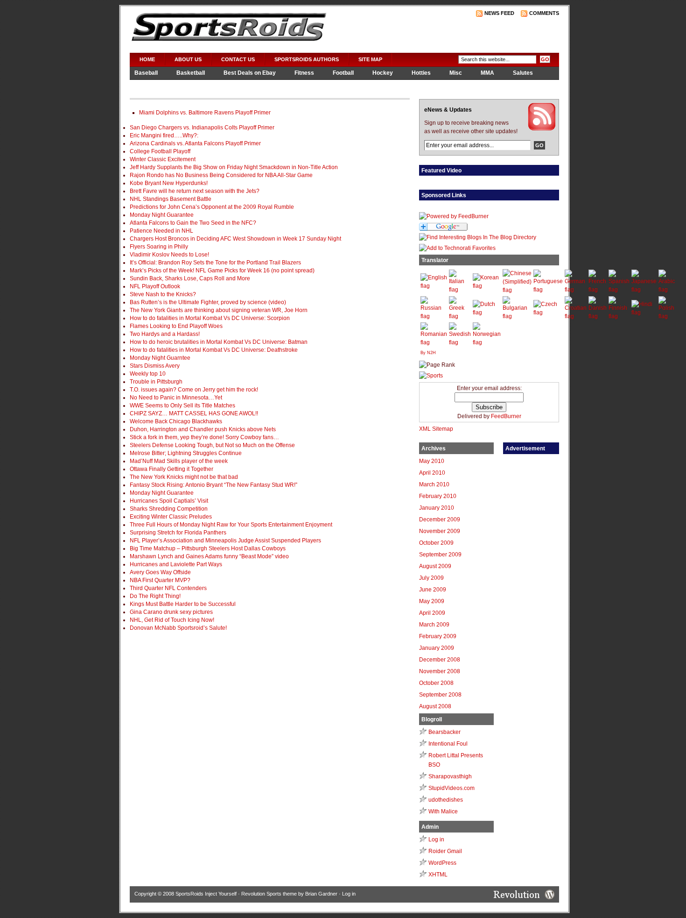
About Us (188, 59)
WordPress (442, 863)
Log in (436, 839)
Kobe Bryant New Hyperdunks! (169, 183)
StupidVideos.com (451, 788)
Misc (455, 73)
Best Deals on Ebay (250, 73)
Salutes (523, 73)
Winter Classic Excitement (163, 159)
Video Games (152, 85)
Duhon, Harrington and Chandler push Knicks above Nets (203, 429)
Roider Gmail (445, 851)
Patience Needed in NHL (161, 231)
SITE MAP (370, 59)
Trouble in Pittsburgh (156, 381)
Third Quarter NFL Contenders (168, 588)
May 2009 (431, 601)
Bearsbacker (444, 732)
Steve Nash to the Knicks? (163, 294)
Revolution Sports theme (269, 894)
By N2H (428, 352)
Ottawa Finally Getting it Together (171, 469)
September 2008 (440, 694)
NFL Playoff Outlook (155, 286)
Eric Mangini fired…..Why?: (164, 135)
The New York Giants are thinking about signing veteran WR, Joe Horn (219, 310)
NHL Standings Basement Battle (170, 199)
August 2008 (435, 706)
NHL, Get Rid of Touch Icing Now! (172, 620)
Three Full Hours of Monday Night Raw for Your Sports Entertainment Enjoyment (231, 524)
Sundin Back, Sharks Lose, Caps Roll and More (190, 278)
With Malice (443, 811)
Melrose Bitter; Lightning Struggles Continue (186, 453)
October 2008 (436, 683)
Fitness (304, 73)
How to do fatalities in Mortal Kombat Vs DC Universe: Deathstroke (214, 350)
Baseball (146, 73)
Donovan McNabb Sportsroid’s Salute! (178, 628)
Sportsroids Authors (306, 59)
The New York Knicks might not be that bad (184, 477)
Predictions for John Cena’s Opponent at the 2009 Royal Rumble (212, 207)
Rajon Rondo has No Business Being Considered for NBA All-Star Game (221, 175)
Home (147, 59)
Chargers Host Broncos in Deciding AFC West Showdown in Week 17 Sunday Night (235, 238)
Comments (544, 13)
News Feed (499, 13)
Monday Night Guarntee (160, 358)
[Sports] (431, 375)
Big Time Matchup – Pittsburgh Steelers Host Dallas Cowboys (208, 548)
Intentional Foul (448, 743)
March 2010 (434, 484)
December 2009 (439, 519)
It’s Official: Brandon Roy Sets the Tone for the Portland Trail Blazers (215, 262)
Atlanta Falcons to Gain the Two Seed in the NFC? (193, 223)
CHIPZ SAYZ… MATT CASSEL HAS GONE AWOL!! (194, 413)
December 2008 (439, 659)
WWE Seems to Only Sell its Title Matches (182, 405)
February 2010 (437, 496)
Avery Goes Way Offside (160, 572)
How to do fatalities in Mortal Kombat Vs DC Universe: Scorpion (210, 318)
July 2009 (431, 578)
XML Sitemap (436, 429)
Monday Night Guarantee (162, 215)
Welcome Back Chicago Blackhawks (176, 421)
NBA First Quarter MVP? (160, 580)
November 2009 (439, 531)
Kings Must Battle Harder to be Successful (183, 604)
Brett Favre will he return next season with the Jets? (194, 191)
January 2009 (436, 648)
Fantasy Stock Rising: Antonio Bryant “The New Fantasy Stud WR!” (213, 485)
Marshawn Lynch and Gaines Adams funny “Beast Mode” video (209, 556)
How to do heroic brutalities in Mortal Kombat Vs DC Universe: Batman (219, 342)
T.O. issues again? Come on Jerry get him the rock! (194, 389)
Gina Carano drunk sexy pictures (171, 612)
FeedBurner (506, 416)
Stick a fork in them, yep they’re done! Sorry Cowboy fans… (204, 437)
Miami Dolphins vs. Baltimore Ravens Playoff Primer (205, 112)
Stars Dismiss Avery (155, 366)
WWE (196, 85)
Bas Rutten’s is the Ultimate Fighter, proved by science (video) (208, 302)
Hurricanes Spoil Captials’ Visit (169, 501)
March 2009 (434, 624)
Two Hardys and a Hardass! (165, 334)
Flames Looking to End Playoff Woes (176, 326)
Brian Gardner (321, 894)
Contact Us (238, 59)
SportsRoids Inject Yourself (206, 894)
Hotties (421, 73)
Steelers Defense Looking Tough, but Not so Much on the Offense (212, 445)
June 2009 (432, 589)
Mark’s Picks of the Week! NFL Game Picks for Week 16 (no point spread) (222, 270)
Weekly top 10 (148, 373)
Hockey (382, 73)
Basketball (190, 73)
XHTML (438, 874)
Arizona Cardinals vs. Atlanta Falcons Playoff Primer (195, 143)
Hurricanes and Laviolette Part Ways (176, 564)
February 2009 (437, 636)
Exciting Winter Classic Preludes (171, 516)
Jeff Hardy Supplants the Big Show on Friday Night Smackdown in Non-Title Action (234, 167)
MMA (487, 73)
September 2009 (440, 554)
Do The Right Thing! (155, 596)
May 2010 (431, 461)
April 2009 (432, 613)
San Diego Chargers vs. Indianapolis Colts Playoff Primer (202, 127)
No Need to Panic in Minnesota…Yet (176, 397)
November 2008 (439, 671)
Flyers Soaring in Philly (159, 246)
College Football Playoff (160, 151)
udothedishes (445, 800)
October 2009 (436, 543)
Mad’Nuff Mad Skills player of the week (179, 461)
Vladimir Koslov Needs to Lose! (169, 254)
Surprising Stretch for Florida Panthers (178, 532)
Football (343, 73)
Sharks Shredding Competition (169, 508)
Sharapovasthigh (450, 776)
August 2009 (435, 566)
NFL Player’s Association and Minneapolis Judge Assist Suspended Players (225, 540)
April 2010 (432, 473)
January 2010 (436, 508)
